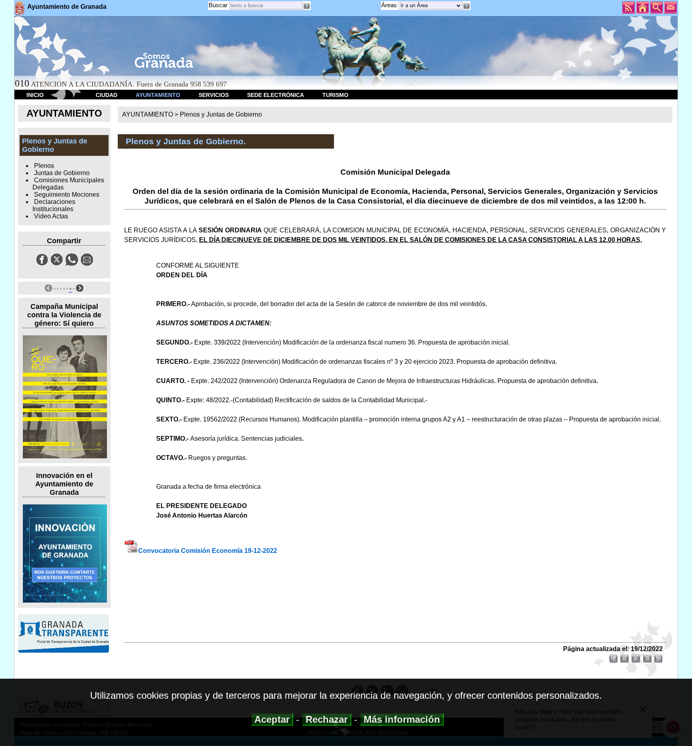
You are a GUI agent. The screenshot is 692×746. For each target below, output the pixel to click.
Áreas (389, 5)
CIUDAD (106, 95)
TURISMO (335, 95)
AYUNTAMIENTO (158, 95)
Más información (402, 719)
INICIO (35, 95)
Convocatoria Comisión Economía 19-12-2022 (207, 550)
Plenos (44, 165)
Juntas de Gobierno (62, 172)
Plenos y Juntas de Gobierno (221, 114)
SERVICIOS (214, 95)
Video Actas (51, 216)
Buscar (218, 5)
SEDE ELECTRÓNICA (275, 95)
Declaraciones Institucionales (53, 205)
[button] (467, 6)
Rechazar (326, 719)
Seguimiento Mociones (66, 194)
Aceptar (272, 719)
